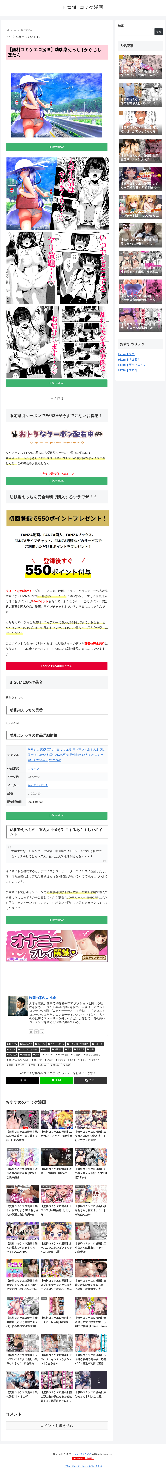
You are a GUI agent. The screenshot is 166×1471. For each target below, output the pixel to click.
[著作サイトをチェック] (31, 1031)
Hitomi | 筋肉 (126, 354)
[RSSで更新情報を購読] (42, 1031)
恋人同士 (80, 1049)
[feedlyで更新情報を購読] (36, 1031)
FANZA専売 (61, 754)
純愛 (50, 754)
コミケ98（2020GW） (79, 1044)
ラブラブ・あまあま (86, 749)
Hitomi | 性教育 (127, 370)
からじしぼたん (38, 785)
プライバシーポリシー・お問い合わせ (83, 1466)
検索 (121, 25)
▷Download (56, 147)
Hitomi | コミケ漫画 (82, 1454)
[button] (90, 1080)
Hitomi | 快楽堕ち (129, 359)
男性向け (75, 754)
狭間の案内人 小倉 (42, 998)
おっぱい (40, 754)
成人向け (88, 754)
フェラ (67, 749)
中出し (57, 749)
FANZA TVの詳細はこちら (56, 666)
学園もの (33, 749)
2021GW (55, 760)
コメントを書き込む (56, 1426)
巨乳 (50, 749)
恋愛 (43, 749)
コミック (33, 768)
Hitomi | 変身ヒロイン (132, 364)
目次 (53, 398)
